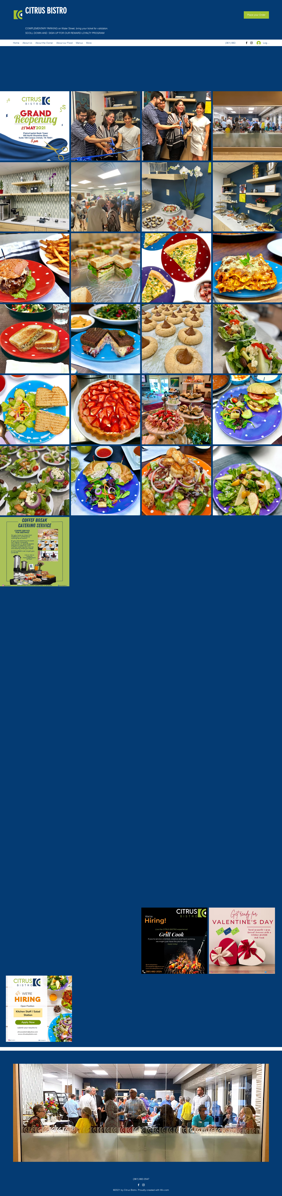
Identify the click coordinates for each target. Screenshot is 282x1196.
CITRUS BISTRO (46, 11)
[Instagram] (251, 42)
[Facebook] (246, 42)
